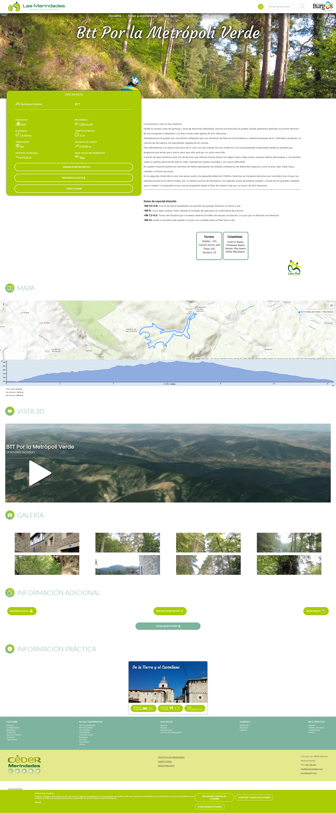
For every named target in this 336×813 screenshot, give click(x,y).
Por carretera (84, 730)
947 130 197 (311, 765)
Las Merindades (13, 727)
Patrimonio (11, 732)
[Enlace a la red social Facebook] (31, 771)
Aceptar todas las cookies (254, 797)
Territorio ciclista (86, 735)
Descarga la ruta (72, 177)
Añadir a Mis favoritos (76, 167)
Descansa (244, 727)
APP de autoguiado (87, 725)
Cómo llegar (74, 188)
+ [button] (3, 304)
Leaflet (198, 358)
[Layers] (331, 305)
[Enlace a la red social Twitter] (24, 771)
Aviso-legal (165, 761)
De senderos (84, 732)
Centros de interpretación (171, 732)
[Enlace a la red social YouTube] (37, 771)
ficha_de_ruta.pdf (166, 626)
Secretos (10, 725)
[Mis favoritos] (261, 6)
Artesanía (11, 737)
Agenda (311, 725)
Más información (195, 708)
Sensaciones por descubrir (44, 9)
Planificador (244, 725)
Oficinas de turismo (316, 727)
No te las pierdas (86, 727)
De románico (84, 742)
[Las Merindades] (14, 11)
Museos (163, 727)
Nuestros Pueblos (14, 735)
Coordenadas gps (309, 773)
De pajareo (83, 737)
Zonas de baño (166, 730)
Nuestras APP (166, 765)
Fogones (243, 730)
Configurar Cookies (210, 807)
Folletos (311, 732)
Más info (38, 802)
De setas (83, 739)
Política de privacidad (171, 757)
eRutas (82, 744)
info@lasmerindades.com (312, 769)
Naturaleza (11, 730)
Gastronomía (12, 739)
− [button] (3, 308)
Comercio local (314, 730)
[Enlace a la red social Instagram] (10, 771)
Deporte (163, 725)
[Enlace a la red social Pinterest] (17, 771)
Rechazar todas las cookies (214, 797)
